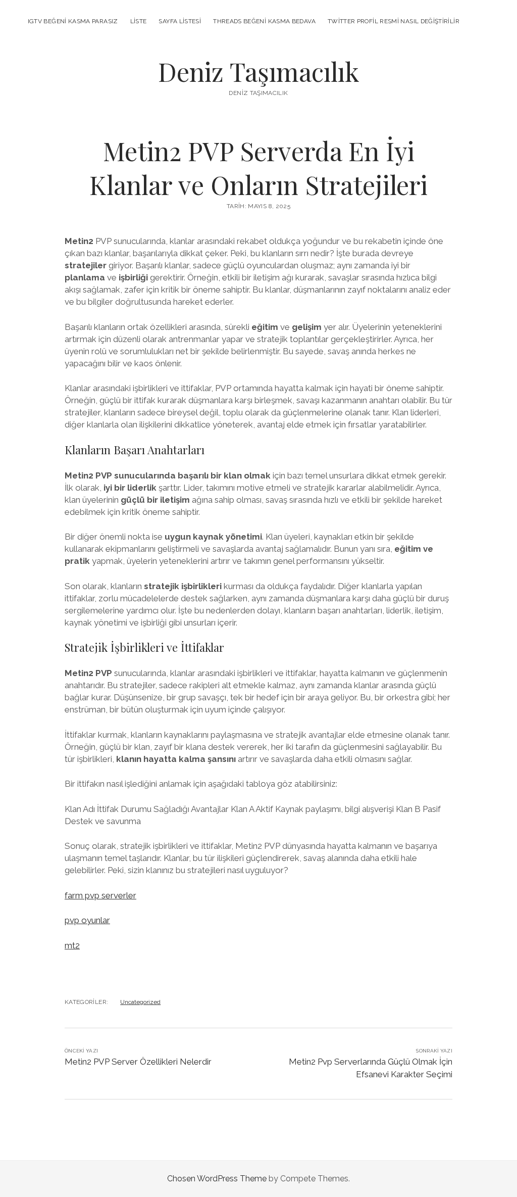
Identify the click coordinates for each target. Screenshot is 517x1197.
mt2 (72, 945)
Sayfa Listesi (180, 21)
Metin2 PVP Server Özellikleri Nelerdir (138, 1062)
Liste (138, 21)
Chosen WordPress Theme (217, 1178)
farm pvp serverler (100, 895)
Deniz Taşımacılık (258, 71)
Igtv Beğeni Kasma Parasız (73, 21)
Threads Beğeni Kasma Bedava (264, 21)
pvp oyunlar (87, 920)
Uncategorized (140, 1002)
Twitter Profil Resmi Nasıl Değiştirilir (393, 21)
